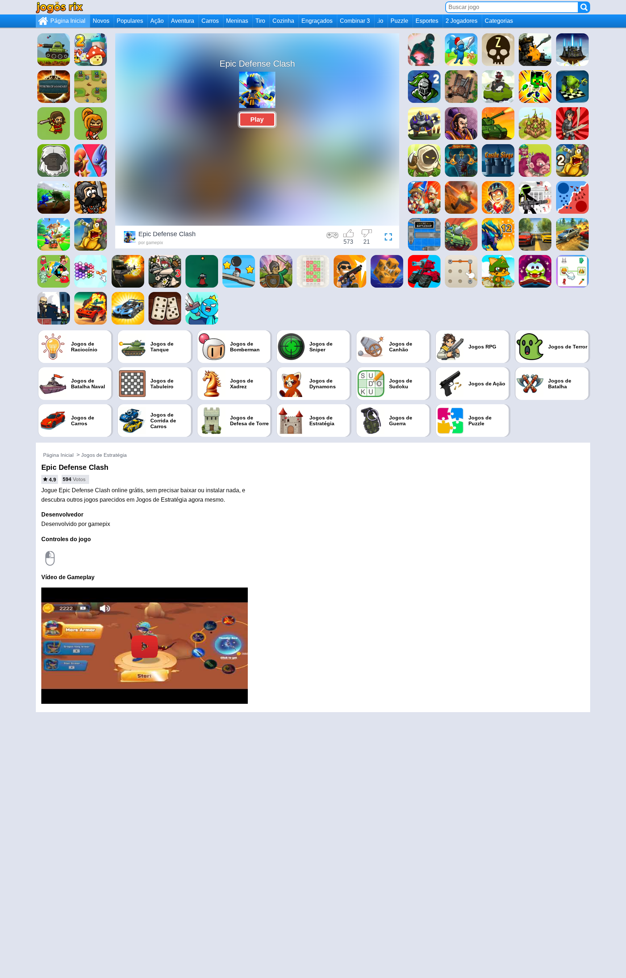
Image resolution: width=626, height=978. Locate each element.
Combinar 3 (355, 21)
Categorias (499, 21)
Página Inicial (67, 21)
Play (257, 119)
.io (380, 21)
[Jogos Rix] (59, 7)
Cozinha (283, 21)
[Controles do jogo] (332, 238)
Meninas (237, 21)
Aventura (182, 21)
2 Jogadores (461, 21)
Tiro (260, 21)
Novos (101, 21)
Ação (157, 21)
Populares (130, 21)
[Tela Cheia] (386, 238)
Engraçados (317, 21)
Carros (210, 21)
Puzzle (399, 21)
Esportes (427, 21)
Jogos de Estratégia (104, 455)
